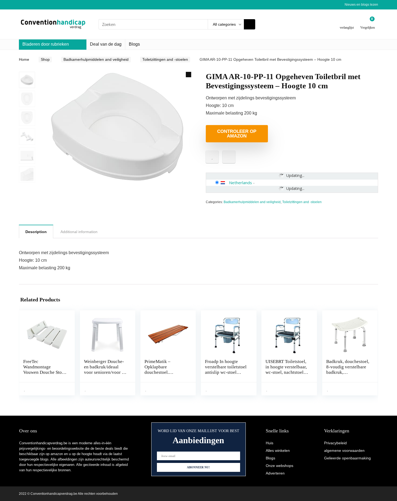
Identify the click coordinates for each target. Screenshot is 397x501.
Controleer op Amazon (236, 134)
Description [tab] (36, 232)
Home (24, 59)
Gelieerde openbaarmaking (347, 458)
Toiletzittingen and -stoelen (165, 59)
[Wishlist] (346, 22)
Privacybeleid (335, 443)
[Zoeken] (249, 24)
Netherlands (240, 182)
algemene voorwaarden (344, 450)
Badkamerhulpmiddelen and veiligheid (96, 59)
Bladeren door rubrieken (45, 44)
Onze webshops (279, 465)
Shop (45, 59)
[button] (188, 74)
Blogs (134, 44)
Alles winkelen (278, 450)
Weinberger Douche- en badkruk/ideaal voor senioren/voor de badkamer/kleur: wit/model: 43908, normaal (105, 375)
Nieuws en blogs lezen (361, 4)
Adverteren (275, 473)
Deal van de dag (106, 44)
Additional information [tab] (78, 232)
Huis (269, 443)
